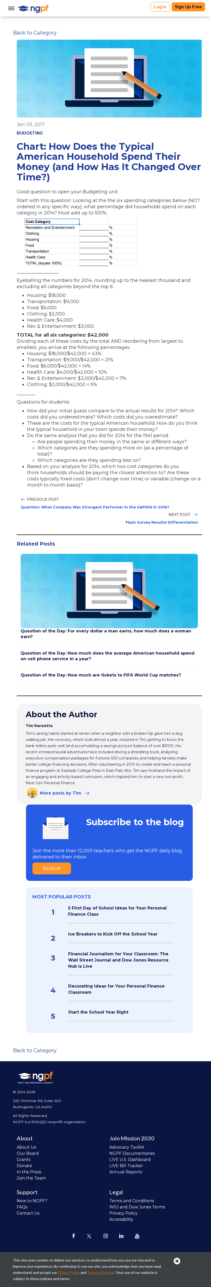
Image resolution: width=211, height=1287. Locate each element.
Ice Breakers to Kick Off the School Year (112, 934)
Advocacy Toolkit (126, 1147)
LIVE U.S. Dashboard (130, 1159)
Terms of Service (100, 1272)
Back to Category (35, 33)
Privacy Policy (123, 1213)
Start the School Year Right (98, 1012)
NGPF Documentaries (132, 1153)
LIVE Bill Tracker (126, 1165)
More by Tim (61, 793)
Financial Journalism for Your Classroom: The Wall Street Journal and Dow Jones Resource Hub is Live (118, 960)
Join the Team (31, 1178)
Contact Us (28, 1213)
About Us (26, 1147)
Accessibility (121, 1219)
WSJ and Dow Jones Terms (137, 1207)
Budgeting (30, 133)
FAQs (22, 1207)
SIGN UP (51, 868)
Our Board (28, 1153)
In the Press (29, 1171)
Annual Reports (125, 1171)
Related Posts (36, 544)
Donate (24, 1165)
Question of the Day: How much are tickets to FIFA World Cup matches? (101, 675)
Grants (23, 1159)
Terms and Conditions (131, 1200)
